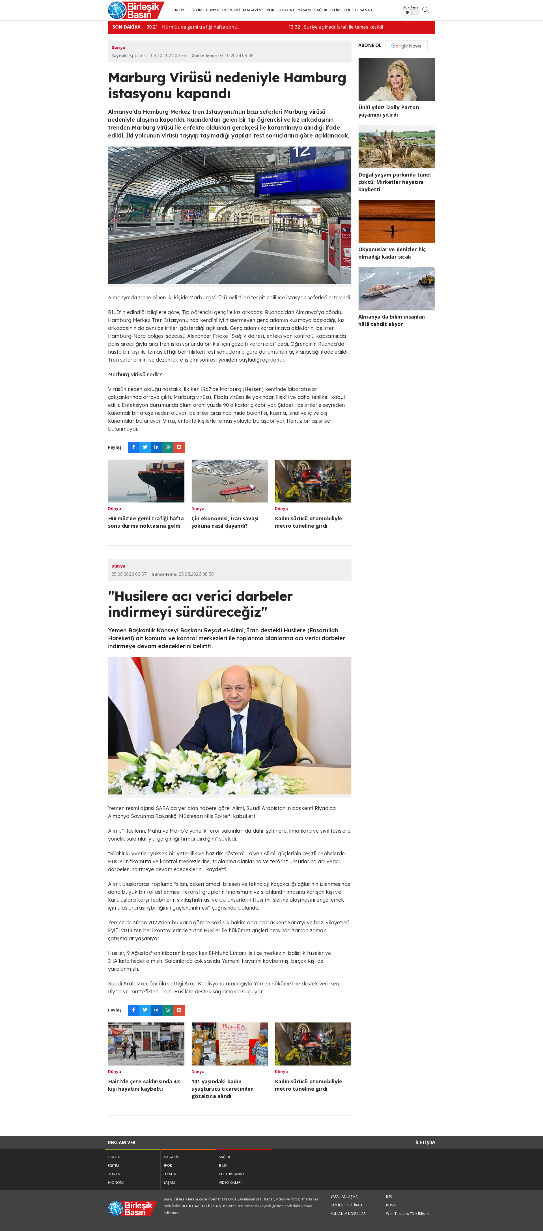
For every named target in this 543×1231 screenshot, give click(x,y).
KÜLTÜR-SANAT (231, 1174)
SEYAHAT (286, 9)
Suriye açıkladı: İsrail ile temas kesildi (335, 27)
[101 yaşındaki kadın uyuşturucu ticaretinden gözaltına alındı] (229, 1043)
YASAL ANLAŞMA (344, 1196)
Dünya (118, 47)
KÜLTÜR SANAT (358, 9)
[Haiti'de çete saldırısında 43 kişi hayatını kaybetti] (146, 1043)
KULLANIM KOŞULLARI (349, 1213)
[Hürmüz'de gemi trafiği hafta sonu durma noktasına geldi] (146, 480)
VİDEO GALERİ (230, 1182)
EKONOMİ (231, 9)
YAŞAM (304, 9)
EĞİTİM (195, 9)
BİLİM (335, 9)
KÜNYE (391, 1205)
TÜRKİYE (178, 9)
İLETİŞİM (425, 1142)
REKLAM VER (121, 1142)
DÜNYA (212, 9)
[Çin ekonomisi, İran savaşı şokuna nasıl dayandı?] (229, 480)
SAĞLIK (320, 9)
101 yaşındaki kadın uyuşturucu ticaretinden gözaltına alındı (222, 1088)
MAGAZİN (252, 9)
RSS (389, 1196)
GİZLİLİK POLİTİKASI (346, 1205)
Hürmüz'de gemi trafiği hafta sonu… (193, 27)
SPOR (269, 9)
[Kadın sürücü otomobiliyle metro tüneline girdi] (313, 480)
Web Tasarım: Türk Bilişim (407, 1213)
